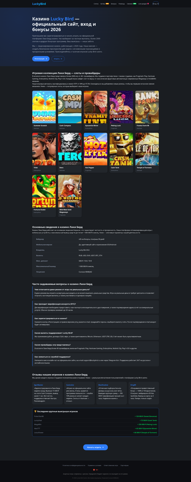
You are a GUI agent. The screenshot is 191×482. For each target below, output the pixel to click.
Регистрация (40, 59)
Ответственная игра (111, 465)
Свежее (131, 4)
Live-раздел (143, 4)
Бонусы (113, 4)
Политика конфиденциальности (74, 465)
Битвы (104, 4)
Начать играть (94, 447)
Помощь (122, 4)
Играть (57, 59)
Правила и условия (94, 465)
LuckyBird (39, 4)
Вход (154, 4)
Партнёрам (125, 465)
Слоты (96, 4)
